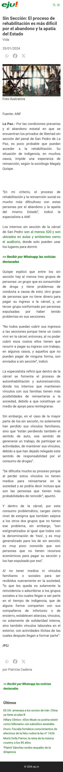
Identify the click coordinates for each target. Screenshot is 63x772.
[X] (23, 56)
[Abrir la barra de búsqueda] (54, 5)
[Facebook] (15, 56)
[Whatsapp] (7, 56)
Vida (6, 40)
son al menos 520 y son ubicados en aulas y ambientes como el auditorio (31, 237)
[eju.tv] (10, 5)
